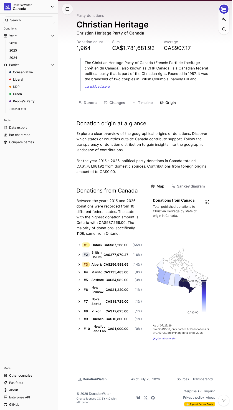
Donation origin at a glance (111, 123)
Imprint (209, 391)
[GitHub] (153, 397)
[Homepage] (7, 6)
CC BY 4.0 (103, 398)
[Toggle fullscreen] (207, 202)
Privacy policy (193, 397)
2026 (13, 43)
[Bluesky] (138, 397)
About (210, 397)
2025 (13, 50)
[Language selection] (223, 19)
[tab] (87, 102)
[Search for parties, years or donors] (223, 29)
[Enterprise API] (223, 9)
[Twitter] (145, 397)
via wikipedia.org (97, 86)
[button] (109, 245)
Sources (183, 379)
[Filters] (223, 400)
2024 (13, 57)
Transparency (202, 379)
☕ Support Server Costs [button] (199, 404)
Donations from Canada (107, 190)
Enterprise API (192, 391)
